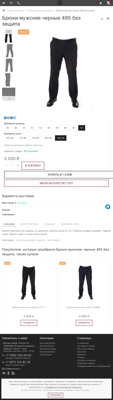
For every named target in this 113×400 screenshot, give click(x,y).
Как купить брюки (85, 349)
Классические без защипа (30, 240)
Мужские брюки (47, 343)
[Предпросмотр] (29, 282)
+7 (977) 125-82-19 (17, 362)
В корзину (33, 165)
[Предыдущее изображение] (6, 282)
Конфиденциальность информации (93, 366)
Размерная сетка (70, 224)
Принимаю (55, 395)
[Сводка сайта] (13, 373)
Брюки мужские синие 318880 (83, 307)
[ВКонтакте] (5, 118)
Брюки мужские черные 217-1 (28, 307)
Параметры (29, 323)
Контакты (81, 354)
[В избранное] (108, 18)
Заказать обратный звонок (17, 358)
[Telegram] (14, 118)
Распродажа (46, 354)
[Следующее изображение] (52, 282)
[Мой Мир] (11, 118)
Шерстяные (53, 240)
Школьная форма (48, 349)
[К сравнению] (102, 18)
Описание (8, 224)
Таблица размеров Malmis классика (23, 145)
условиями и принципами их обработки (63, 387)
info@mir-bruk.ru (12, 368)
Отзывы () (49, 224)
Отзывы (81, 357)
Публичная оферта (86, 363)
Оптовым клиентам (86, 360)
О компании (83, 343)
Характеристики (29, 224)
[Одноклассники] (8, 118)
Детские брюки (47, 346)
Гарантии (81, 351)
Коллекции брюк (47, 351)
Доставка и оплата (86, 346)
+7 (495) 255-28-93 (18, 355)
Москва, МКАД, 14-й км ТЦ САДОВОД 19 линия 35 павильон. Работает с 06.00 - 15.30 (19, 346)
